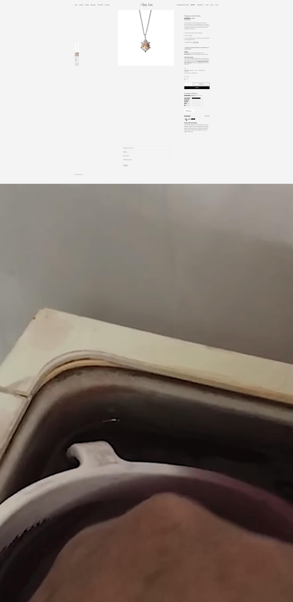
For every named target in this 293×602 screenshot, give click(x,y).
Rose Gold (192, 70)
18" (187, 79)
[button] (183, 5)
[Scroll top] (290, 599)
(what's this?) (196, 42)
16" (185, 79)
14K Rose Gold (187, 73)
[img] (187, 116)
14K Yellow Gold (201, 70)
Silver (196, 70)
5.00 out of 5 (192, 95)
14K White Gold (194, 73)
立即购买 (197, 87)
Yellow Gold (186, 70)
